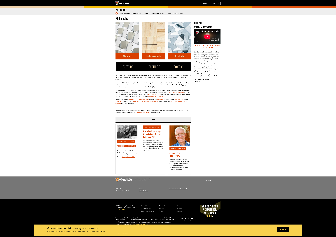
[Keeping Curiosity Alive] (127, 131)
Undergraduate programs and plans (139, 99)
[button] (206, 3)
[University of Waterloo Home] (122, 3)
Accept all (283, 230)
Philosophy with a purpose (155, 96)
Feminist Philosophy (154, 94)
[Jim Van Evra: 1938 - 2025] (179, 135)
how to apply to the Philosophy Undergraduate (145, 101)
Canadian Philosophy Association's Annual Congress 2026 (152, 134)
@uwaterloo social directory (187, 221)
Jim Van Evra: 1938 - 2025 (175, 155)
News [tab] (153, 119)
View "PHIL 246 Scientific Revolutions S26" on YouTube (207, 46)
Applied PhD (119, 101)
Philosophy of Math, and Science (175, 92)
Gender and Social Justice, (143, 112)
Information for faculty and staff (178, 189)
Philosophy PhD (178, 99)
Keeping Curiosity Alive (126, 145)
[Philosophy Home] (116, 13)
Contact (141, 189)
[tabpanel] (153, 148)
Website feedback (143, 191)
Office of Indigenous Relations (139, 224)
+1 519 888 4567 (122, 209)
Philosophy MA (161, 99)
